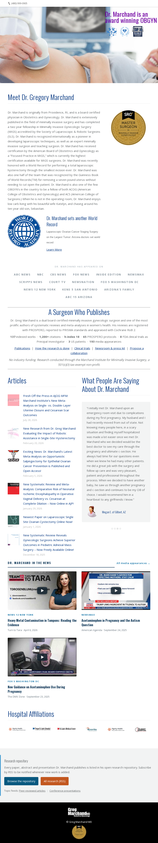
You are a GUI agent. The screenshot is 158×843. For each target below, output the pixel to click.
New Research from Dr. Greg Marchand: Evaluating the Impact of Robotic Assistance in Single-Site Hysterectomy (49, 433)
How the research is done (52, 348)
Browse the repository (21, 781)
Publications (22, 348)
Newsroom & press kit (110, 348)
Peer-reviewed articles (32, 790)
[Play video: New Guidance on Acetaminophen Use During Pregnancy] (42, 657)
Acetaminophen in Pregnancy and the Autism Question (111, 622)
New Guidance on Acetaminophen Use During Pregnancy (36, 689)
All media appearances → (133, 563)
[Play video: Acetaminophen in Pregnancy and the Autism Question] (116, 590)
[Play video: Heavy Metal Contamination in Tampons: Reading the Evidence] (42, 590)
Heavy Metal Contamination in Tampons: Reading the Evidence (42, 622)
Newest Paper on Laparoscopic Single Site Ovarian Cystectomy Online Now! (48, 519)
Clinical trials (82, 348)
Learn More (54, 249)
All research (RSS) (55, 781)
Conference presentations (65, 790)
